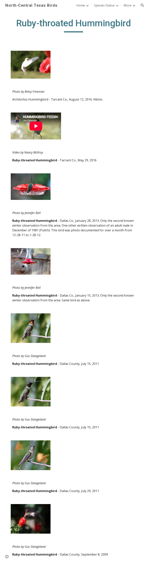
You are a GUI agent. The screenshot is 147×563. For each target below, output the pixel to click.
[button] (142, 5)
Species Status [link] (104, 5)
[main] (73, 25)
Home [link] (80, 5)
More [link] (127, 5)
